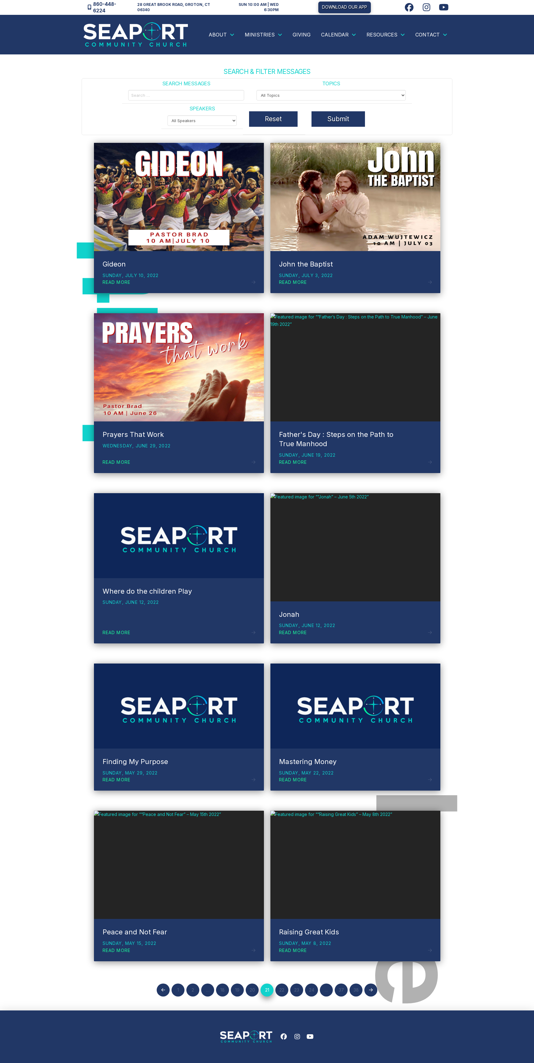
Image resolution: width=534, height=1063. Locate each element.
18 (222, 990)
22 (281, 990)
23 (296, 990)
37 (341, 990)
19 (237, 990)
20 (252, 990)
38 (356, 990)
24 (311, 990)
